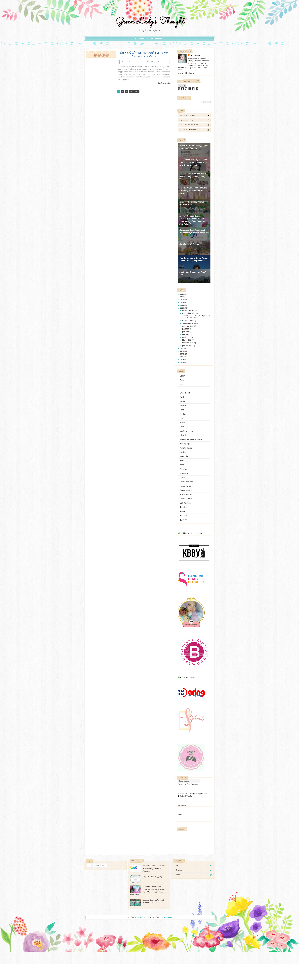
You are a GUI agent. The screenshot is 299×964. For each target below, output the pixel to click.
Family (182, 397)
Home (180, 815)
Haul (181, 418)
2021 (182, 308)
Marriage (183, 452)
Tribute (182, 511)
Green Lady (195, 55)
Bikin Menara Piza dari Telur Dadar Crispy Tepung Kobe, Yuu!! (192, 176)
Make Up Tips (185, 444)
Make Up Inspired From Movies (191, 439)
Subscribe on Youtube (188, 125)
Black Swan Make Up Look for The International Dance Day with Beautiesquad (193, 162)
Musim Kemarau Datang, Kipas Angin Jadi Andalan (193, 147)
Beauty (182, 376)
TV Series (183, 516)
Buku (181, 384)
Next (136, 91)
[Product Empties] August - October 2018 (192, 203)
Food (182, 410)
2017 (182, 357)
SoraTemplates (140, 917)
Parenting (183, 469)
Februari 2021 (188, 343)
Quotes (182, 477)
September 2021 (189, 323)
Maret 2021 (187, 340)
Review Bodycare (186, 482)
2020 (182, 348)
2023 (182, 302)
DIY (181, 389)
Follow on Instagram (188, 130)
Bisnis (182, 380)
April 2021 (186, 337)
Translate (195, 784)
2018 (182, 354)
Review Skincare (186, 499)
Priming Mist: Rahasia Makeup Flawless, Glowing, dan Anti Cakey (193, 190)
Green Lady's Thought (149, 21)
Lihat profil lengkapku (186, 73)
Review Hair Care (186, 486)
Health (182, 422)
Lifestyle (183, 435)
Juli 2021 (185, 329)
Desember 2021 (189, 310)
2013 (182, 359)
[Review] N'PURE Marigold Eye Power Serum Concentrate (144, 55)
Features (139, 38)
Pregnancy (184, 473)
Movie (182, 460)
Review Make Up (186, 490)
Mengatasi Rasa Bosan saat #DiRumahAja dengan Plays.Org (194, 231)
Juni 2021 (186, 332)
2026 (182, 294)
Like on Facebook (186, 120)
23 (131, 91)
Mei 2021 (186, 334)
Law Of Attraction (186, 431)
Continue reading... (164, 83)
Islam (182, 427)
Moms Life (184, 456)
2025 (182, 297)
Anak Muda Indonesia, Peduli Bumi (192, 274)
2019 (182, 351)
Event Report (185, 393)
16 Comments (161, 62)
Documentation (154, 38)
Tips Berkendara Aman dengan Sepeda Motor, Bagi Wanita (193, 260)
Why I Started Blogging (152, 876)
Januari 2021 (187, 345)
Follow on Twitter (187, 115)
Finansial (183, 405)
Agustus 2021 (188, 326)
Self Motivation (185, 503)
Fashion (182, 401)
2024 (182, 299)
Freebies (183, 414)
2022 (182, 305)
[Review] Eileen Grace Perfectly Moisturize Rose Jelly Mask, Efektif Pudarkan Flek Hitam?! (192, 220)
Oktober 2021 (188, 320)
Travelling (183, 507)
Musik (182, 465)
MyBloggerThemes (166, 917)
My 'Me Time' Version (189, 244)
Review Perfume (186, 494)
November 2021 (189, 313)
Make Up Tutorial (186, 448)
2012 (182, 362)
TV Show (183, 520)
